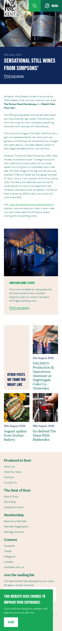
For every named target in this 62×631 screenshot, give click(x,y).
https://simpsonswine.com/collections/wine (30, 204)
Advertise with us (14, 567)
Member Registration (16, 526)
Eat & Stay (10, 502)
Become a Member (15, 521)
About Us (9, 466)
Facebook (9, 546)
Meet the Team (13, 472)
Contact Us (10, 482)
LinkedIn (8, 562)
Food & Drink (11, 496)
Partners (9, 477)
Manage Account (14, 532)
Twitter (8, 551)
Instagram (10, 556)
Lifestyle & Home (14, 507)
